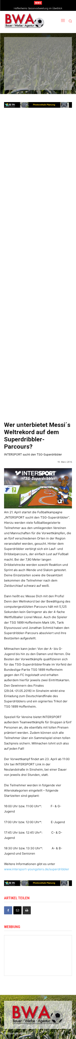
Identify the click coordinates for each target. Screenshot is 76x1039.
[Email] (17, 910)
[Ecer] (16, 57)
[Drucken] (27, 910)
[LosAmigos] (16, 82)
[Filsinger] (16, 45)
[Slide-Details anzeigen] (38, 883)
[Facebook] (8, 910)
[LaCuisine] (16, 70)
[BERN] (58, 45)
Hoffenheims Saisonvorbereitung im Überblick (38, 8)
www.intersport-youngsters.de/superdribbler (36, 869)
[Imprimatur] (58, 57)
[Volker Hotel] (20, 957)
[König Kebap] (37, 82)
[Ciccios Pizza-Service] (58, 82)
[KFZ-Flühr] (37, 45)
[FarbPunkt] (37, 70)
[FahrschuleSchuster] (37, 57)
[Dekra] (58, 70)
